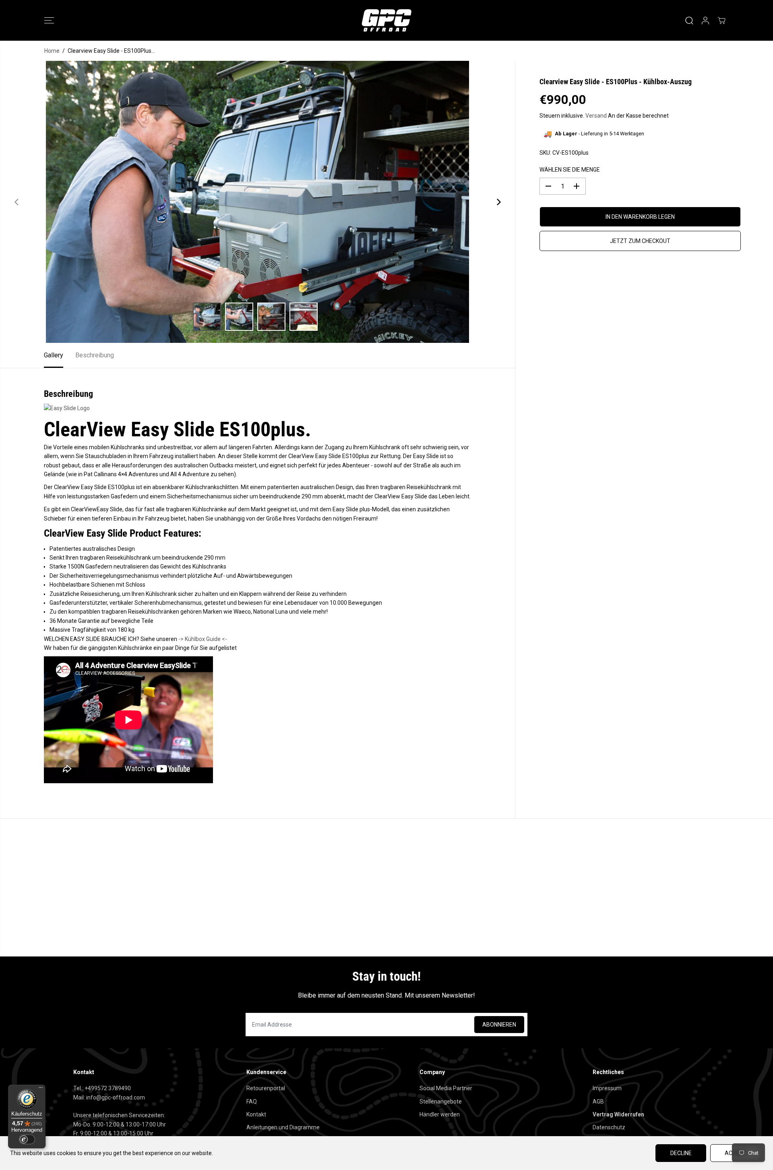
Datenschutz (609, 1127)
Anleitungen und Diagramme (283, 1127)
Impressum (607, 1088)
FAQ (251, 1101)
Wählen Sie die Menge (569, 169)
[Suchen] (689, 20)
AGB (598, 1101)
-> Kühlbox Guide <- (202, 639)
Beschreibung (94, 355)
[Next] (498, 202)
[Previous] (17, 202)
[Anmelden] (705, 20)
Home (52, 51)
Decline (681, 1153)
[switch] (27, 1139)
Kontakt (256, 1114)
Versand (596, 115)
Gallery (53, 355)
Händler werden (440, 1114)
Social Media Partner (446, 1088)
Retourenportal (265, 1088)
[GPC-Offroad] (386, 20)
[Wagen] (721, 20)
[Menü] (40, 1089)
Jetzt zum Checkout (640, 241)
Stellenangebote (441, 1101)
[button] (49, 20)
